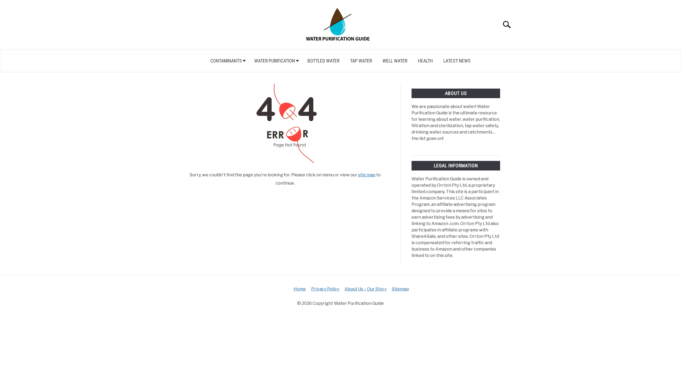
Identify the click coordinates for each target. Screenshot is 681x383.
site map (366, 174)
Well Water (395, 61)
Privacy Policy (325, 289)
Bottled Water (323, 61)
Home (300, 289)
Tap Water (361, 61)
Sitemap (400, 289)
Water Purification (274, 61)
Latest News (457, 61)
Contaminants (226, 61)
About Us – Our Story (365, 289)
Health (425, 61)
